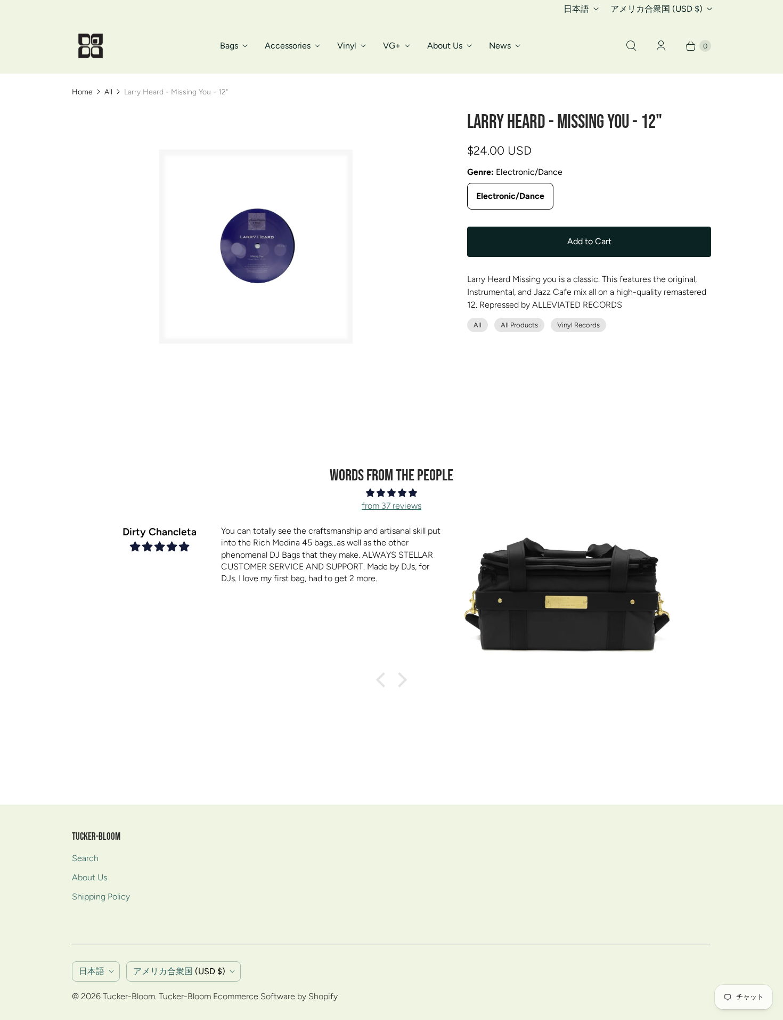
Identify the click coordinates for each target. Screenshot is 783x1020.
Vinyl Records (578, 325)
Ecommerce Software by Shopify (275, 996)
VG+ (392, 46)
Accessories (288, 46)
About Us (444, 46)
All (108, 92)
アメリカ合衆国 (656, 9)
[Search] (631, 46)
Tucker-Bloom (129, 996)
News (500, 46)
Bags (229, 46)
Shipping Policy (101, 897)
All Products (519, 325)
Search (85, 858)
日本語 (576, 9)
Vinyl (346, 46)
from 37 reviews (391, 506)
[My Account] (661, 46)
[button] (383, 679)
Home (82, 92)
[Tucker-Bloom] (90, 46)
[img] (391, 493)
